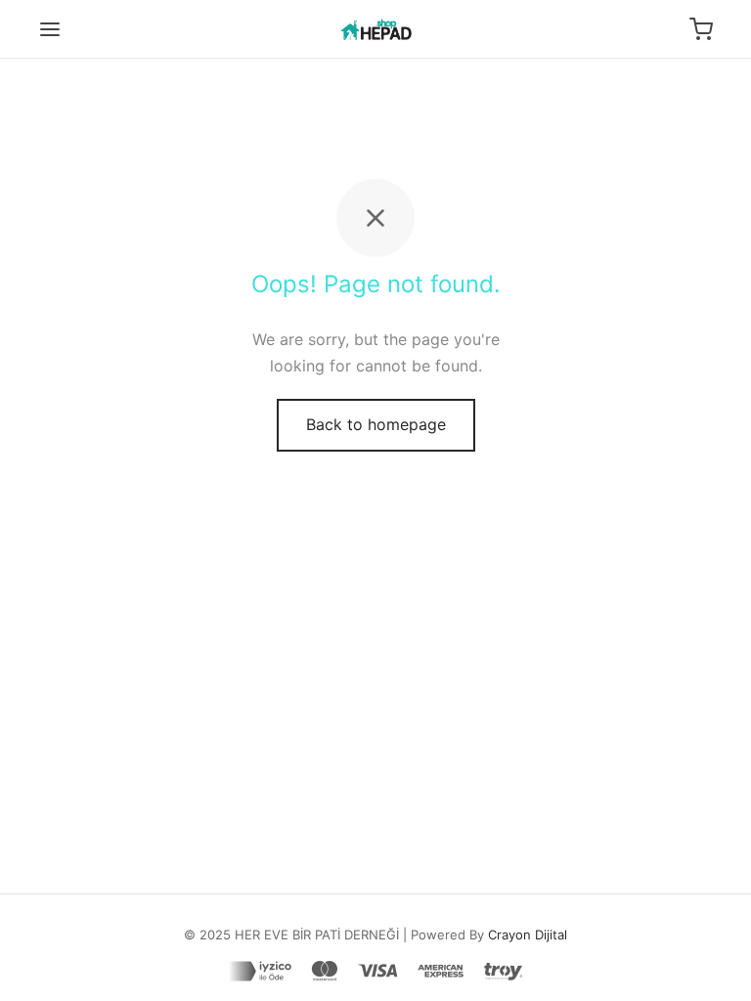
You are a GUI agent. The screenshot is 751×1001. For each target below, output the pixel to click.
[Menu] (50, 29)
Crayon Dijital (527, 934)
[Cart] (701, 29)
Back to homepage (376, 424)
